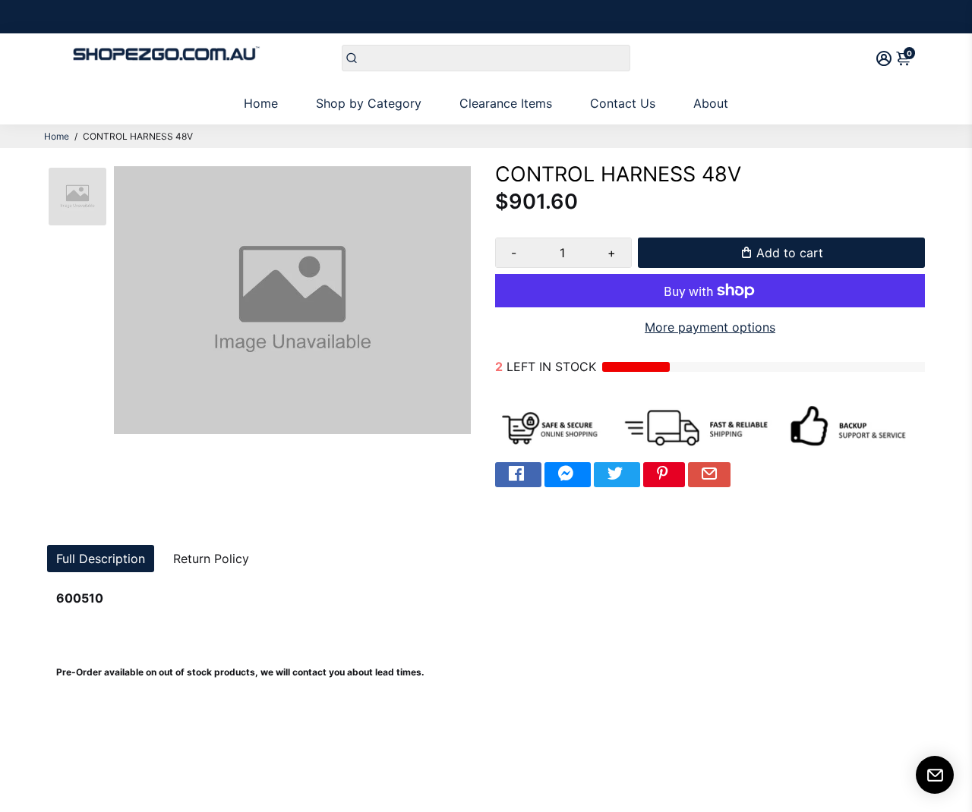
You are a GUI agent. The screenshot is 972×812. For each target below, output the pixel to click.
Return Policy (211, 558)
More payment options (710, 327)
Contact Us (622, 103)
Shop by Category (368, 103)
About (710, 103)
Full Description (100, 558)
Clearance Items (505, 103)
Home (261, 103)
